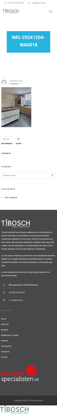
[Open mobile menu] (51, 11)
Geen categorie (11, 197)
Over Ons (5, 324)
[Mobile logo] (14, 413)
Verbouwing (6, 346)
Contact (4, 357)
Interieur (4, 341)
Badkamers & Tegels (9, 335)
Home (3, 319)
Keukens (4, 330)
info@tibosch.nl (17, 300)
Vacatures (5, 352)
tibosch (15, 84)
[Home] (11, 12)
